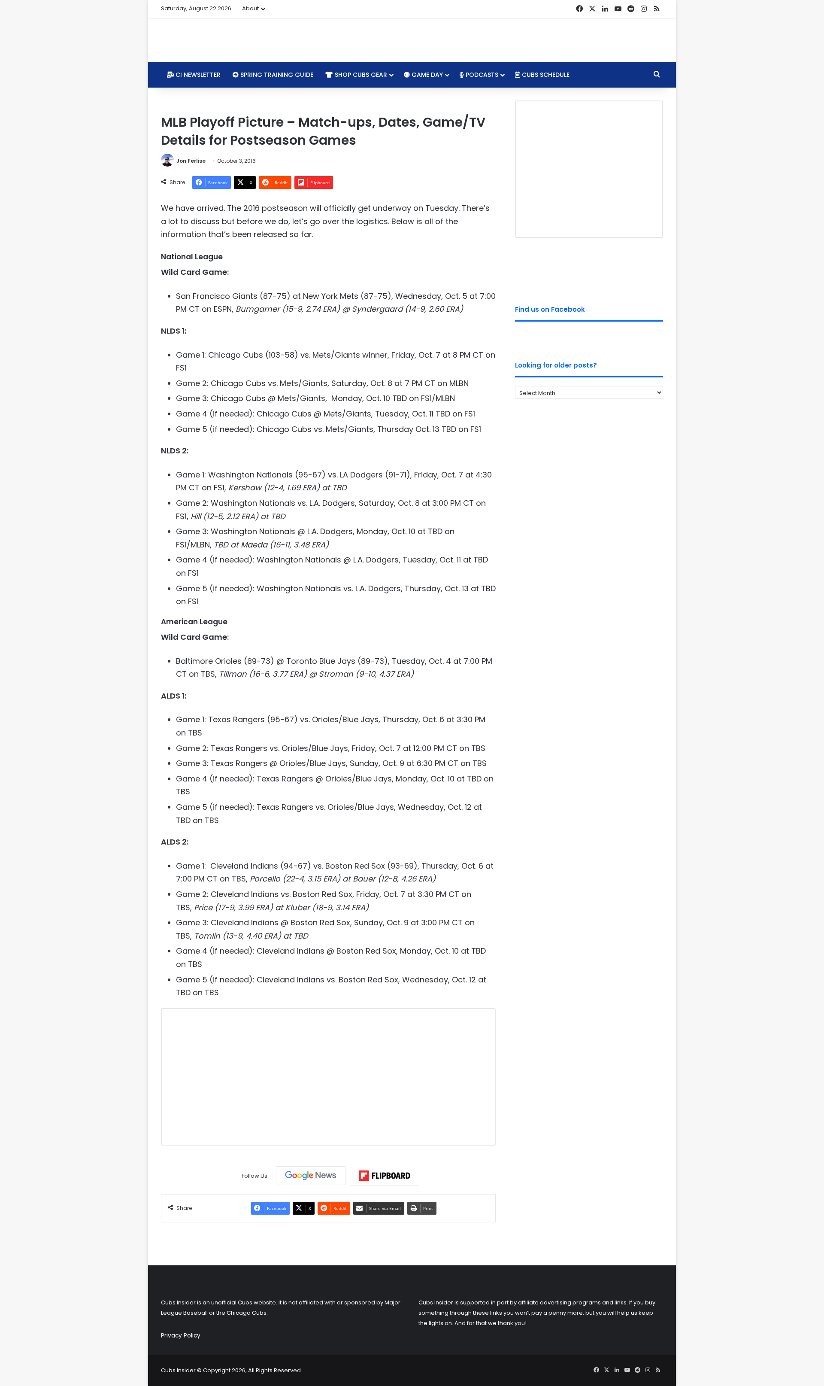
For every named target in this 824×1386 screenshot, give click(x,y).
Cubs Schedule (545, 74)
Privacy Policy (180, 1335)
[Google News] (310, 1175)
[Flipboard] (384, 1175)
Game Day (426, 74)
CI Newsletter (197, 74)
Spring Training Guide (276, 74)
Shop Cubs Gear (360, 74)
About (250, 8)
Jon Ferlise (191, 160)
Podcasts (481, 74)
